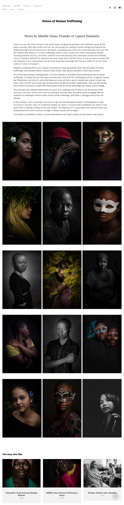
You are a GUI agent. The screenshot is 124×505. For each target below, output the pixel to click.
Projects (27, 6)
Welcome (6, 6)
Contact (21, 9)
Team (12, 9)
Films (4, 9)
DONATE (16, 6)
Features (37, 6)
